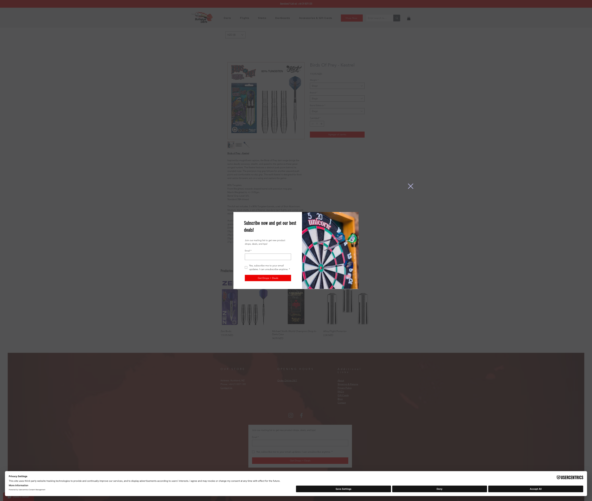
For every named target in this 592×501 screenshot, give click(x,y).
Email (248, 250)
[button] (410, 186)
